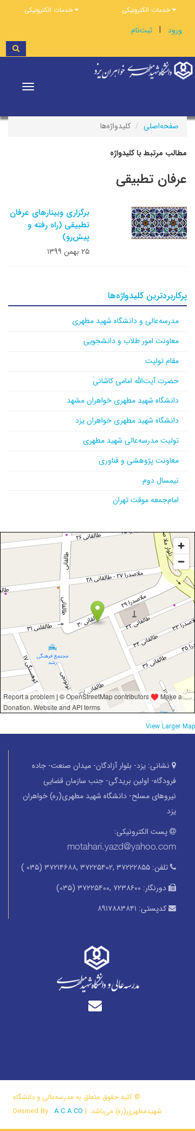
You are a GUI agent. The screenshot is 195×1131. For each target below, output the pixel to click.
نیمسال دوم (160, 480)
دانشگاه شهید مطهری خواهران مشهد (123, 400)
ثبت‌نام (141, 30)
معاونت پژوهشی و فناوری (139, 460)
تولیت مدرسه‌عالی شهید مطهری (131, 440)
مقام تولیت (162, 361)
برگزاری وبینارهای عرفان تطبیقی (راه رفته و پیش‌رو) (49, 225)
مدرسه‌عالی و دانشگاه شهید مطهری (125, 321)
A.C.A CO (68, 1111)
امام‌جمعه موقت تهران (146, 500)
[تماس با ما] (97, 1005)
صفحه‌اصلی (161, 126)
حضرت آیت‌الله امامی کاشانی (136, 381)
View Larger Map (170, 727)
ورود (175, 30)
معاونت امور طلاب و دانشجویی (131, 341)
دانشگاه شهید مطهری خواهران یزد (127, 420)
